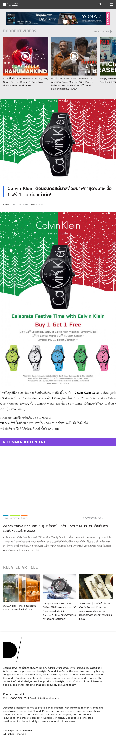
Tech (40, 204)
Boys (5, 518)
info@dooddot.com (49, 698)
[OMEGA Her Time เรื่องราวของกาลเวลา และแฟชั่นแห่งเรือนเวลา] (21, 588)
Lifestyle (15, 518)
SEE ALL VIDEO (101, 31)
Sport (24, 518)
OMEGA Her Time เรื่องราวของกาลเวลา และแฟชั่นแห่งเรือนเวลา (19, 608)
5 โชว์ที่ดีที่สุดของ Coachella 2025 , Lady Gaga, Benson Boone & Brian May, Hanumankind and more (25, 82)
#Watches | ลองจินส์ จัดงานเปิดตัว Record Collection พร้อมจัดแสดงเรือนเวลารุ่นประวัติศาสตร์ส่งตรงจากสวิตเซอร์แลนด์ (95, 611)
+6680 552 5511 (19, 698)
